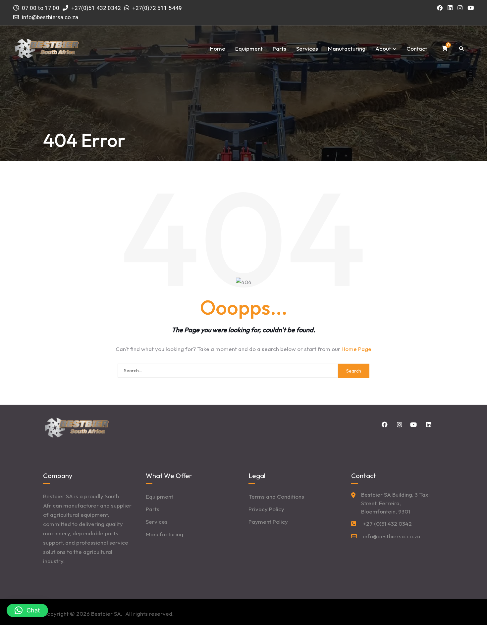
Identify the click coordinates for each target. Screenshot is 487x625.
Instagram (398, 424)
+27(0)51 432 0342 (95, 8)
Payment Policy (268, 521)
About (383, 48)
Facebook (383, 424)
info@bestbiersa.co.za (50, 17)
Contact (416, 48)
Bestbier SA (106, 613)
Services (307, 48)
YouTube (413, 424)
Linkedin (427, 424)
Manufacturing (346, 48)
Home (217, 48)
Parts (279, 48)
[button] (27, 610)
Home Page (356, 348)
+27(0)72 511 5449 (157, 8)
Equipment (249, 48)
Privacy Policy (266, 509)
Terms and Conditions (276, 496)
